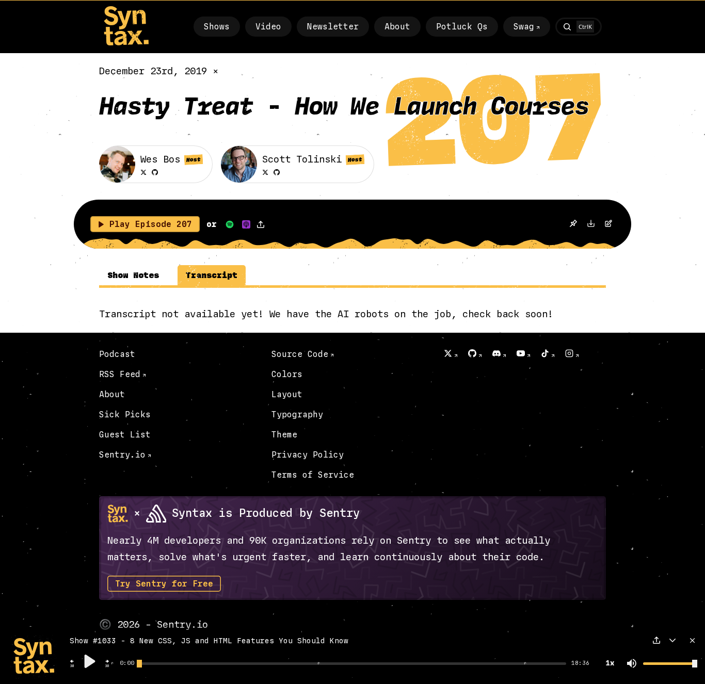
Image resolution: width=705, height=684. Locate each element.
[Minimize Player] (672, 640)
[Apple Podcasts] (246, 224)
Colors (286, 374)
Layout (286, 394)
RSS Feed (119, 374)
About (397, 26)
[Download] (591, 225)
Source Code (299, 354)
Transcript (211, 275)
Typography (297, 414)
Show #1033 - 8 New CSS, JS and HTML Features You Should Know (209, 641)
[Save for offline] (573, 224)
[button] (72, 666)
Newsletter (333, 26)
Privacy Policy (307, 455)
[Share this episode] (261, 224)
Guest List (125, 434)
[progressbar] (127, 663)
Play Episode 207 (150, 224)
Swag (524, 26)
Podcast (117, 354)
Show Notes (133, 275)
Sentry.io (122, 455)
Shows (217, 26)
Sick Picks (125, 414)
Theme (284, 434)
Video (268, 26)
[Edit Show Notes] (608, 225)
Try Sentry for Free (164, 584)
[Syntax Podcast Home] (126, 43)
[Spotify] (229, 224)
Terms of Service (312, 475)
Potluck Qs (462, 26)
